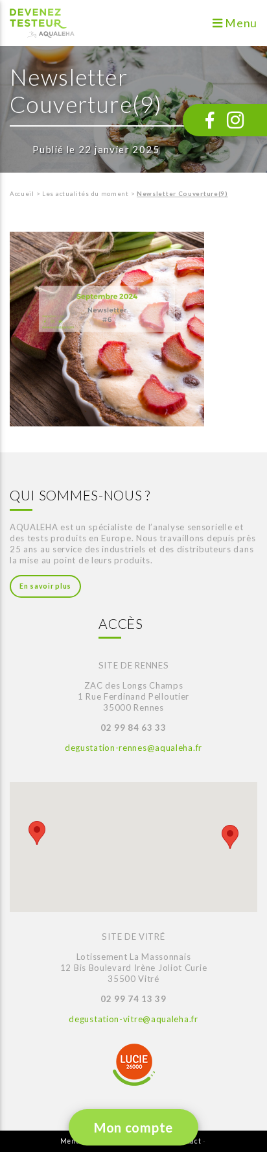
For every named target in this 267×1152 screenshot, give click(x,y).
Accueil (22, 193)
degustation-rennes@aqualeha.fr (133, 747)
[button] (37, 833)
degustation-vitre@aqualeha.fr (133, 1019)
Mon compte (133, 1127)
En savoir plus (45, 586)
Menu (240, 23)
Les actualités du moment (85, 193)
